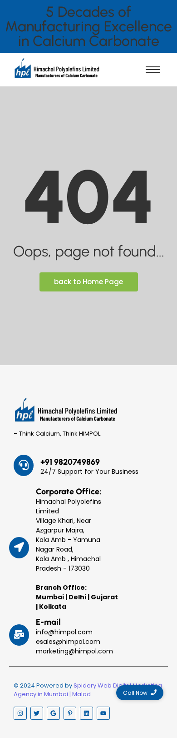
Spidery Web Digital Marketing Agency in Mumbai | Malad (88, 690)
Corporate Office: (68, 492)
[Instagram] (20, 713)
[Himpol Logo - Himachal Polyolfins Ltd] (57, 68)
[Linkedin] (86, 713)
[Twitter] (37, 713)
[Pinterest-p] (70, 713)
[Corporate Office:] (19, 547)
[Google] (53, 713)
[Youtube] (103, 713)
